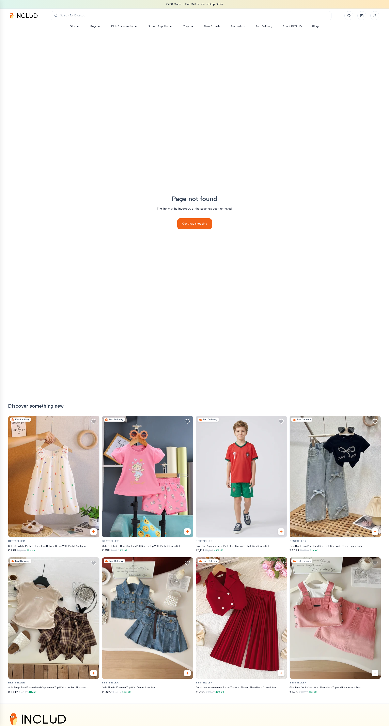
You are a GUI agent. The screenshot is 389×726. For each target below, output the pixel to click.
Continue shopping (194, 223)
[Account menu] (374, 15)
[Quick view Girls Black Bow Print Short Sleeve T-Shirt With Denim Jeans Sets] (375, 531)
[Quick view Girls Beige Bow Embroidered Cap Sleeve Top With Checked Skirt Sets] (93, 673)
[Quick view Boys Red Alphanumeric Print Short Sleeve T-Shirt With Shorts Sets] (281, 531)
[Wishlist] (348, 15)
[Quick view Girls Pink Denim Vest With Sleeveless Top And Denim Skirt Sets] (375, 673)
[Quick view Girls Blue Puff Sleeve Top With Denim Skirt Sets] (187, 673)
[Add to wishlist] (93, 421)
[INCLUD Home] (24, 15)
